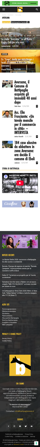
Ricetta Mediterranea (9, 320)
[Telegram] (20, 426)
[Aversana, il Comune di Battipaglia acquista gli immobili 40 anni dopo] (7, 84)
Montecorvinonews (9, 311)
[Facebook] (8, 426)
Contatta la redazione (21, 436)
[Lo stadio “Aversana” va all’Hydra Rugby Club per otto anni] (20, 42)
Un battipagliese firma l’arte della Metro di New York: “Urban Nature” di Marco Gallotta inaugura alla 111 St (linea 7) (19, 293)
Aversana (6, 22)
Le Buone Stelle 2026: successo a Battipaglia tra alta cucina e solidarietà (19, 261)
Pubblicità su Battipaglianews (14, 434)
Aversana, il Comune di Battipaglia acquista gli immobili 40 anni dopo (25, 92)
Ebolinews (5, 313)
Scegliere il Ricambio (9, 322)
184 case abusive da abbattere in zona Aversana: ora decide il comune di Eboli (25, 151)
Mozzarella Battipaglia (10, 318)
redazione (5, 46)
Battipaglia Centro (19, 22)
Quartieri (10, 15)
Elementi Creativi (19, 444)
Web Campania (7, 325)
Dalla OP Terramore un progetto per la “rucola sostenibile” (19, 276)
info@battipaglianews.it (24, 411)
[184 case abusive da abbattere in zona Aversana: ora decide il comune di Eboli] (7, 144)
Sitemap (32, 436)
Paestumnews (7, 316)
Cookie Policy (7, 341)
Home (4, 15)
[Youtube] (31, 426)
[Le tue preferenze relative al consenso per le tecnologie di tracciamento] (36, 443)
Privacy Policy (7, 338)
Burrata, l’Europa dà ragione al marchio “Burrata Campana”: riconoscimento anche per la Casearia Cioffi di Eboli (19, 268)
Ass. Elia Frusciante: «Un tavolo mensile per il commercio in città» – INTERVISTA (25, 122)
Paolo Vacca (6, 69)
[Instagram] (14, 426)
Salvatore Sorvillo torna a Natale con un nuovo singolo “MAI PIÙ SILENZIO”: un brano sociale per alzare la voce (19, 284)
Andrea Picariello (18, 137)
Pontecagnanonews (9, 309)
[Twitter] (26, 426)
